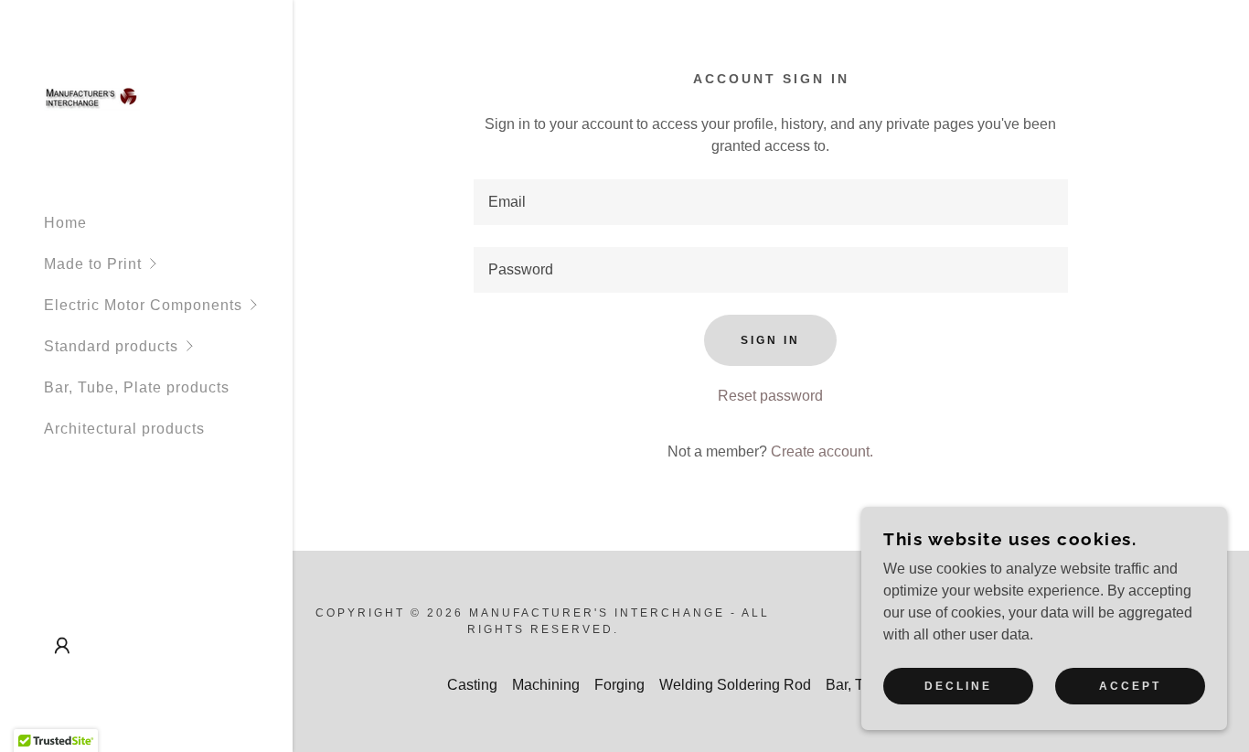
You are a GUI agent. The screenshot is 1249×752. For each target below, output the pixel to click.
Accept (1130, 686)
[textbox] (770, 202)
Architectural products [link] (124, 428)
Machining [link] (546, 685)
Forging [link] (619, 685)
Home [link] (65, 223)
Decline (958, 686)
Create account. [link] (822, 451)
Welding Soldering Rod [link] (735, 685)
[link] (92, 98)
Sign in (770, 340)
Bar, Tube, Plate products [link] (137, 387)
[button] (168, 264)
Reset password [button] (770, 395)
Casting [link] (472, 685)
